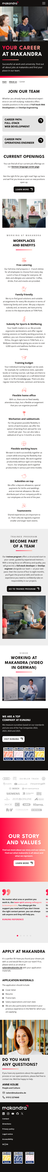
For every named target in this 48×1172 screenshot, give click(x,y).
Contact (5, 1119)
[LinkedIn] (3, 1114)
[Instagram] (8, 1114)
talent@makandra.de (12, 967)
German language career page (25, 166)
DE (3, 1144)
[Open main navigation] (44, 3)
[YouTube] (13, 1114)
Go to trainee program (22, 589)
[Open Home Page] (10, 3)
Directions (6, 1124)
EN (7, 1144)
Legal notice (7, 1134)
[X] (22, 1114)
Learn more (22, 189)
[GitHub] (17, 1114)
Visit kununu (11, 739)
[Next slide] (44, 213)
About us (13, 82)
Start (4, 82)
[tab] (17, 935)
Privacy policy (8, 1129)
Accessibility (7, 1139)
